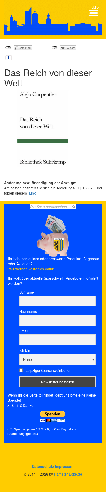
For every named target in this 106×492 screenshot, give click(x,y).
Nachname (28, 311)
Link (32, 193)
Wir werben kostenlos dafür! (32, 268)
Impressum (64, 466)
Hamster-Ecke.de (68, 474)
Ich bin (24, 350)
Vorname (26, 292)
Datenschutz (43, 466)
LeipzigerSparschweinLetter (47, 370)
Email (23, 330)
